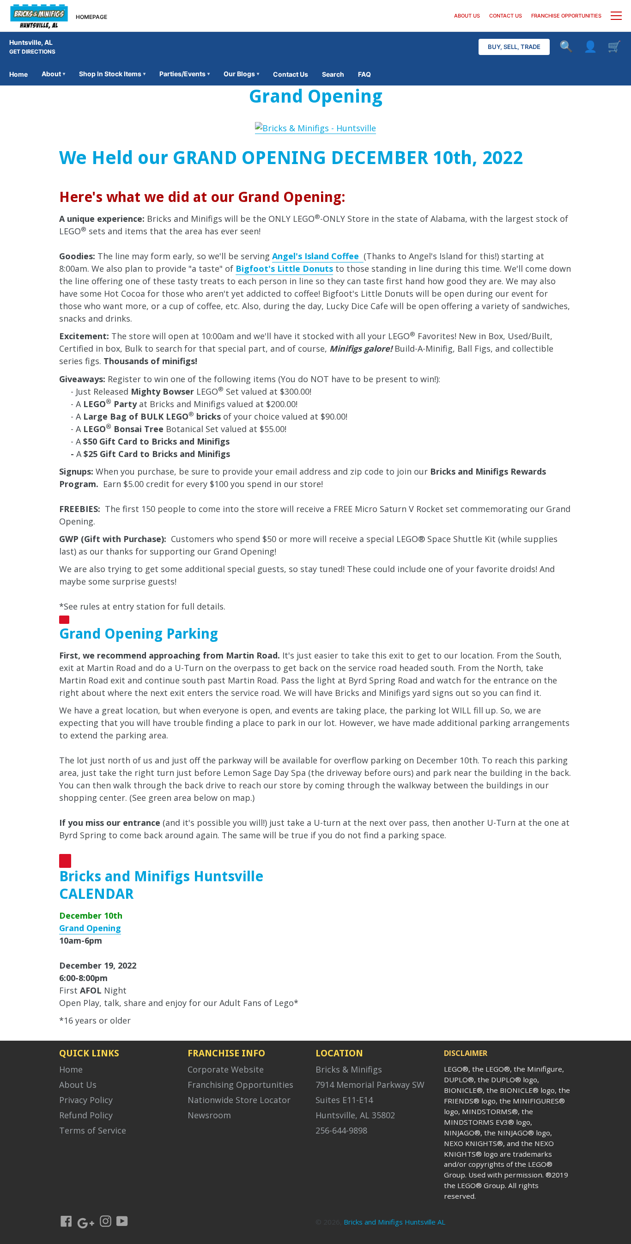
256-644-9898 (341, 1130)
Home (18, 74)
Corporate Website (226, 1069)
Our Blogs (241, 74)
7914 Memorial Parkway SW (370, 1084)
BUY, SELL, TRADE (514, 46)
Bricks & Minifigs (349, 1069)
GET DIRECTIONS (32, 51)
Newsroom (209, 1115)
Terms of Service (92, 1130)
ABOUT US (467, 15)
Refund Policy (86, 1115)
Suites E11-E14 (344, 1099)
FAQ (364, 74)
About (53, 74)
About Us (78, 1084)
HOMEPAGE (91, 16)
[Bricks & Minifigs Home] (39, 16)
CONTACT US (505, 15)
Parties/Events (184, 74)
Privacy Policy (86, 1099)
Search (333, 74)
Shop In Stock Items (112, 74)
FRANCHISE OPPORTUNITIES (566, 15)
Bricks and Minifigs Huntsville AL (394, 1221)
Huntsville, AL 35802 (355, 1115)
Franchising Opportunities (240, 1084)
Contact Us (290, 74)
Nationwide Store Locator (239, 1099)
